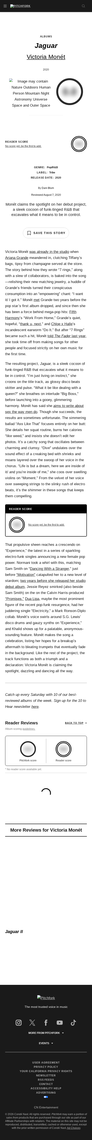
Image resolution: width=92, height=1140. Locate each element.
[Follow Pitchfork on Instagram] (18, 1023)
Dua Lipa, (32, 599)
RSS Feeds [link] (46, 1079)
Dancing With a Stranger (49, 569)
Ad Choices (73, 1127)
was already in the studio (49, 252)
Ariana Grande (16, 258)
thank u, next (30, 324)
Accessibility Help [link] (46, 1088)
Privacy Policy (46, 1066)
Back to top (74, 723)
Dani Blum (48, 188)
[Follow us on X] (32, 1023)
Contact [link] (46, 1084)
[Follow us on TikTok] (73, 1023)
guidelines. (28, 728)
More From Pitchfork (44, 1032)
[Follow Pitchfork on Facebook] (46, 1023)
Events (44, 1043)
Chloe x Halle (62, 324)
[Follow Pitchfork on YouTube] (60, 1023)
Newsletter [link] (46, 1075)
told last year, (66, 336)
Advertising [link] (46, 1092)
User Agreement (46, 1062)
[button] (5, 6)
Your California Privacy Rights (46, 1071)
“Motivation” (25, 575)
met (37, 300)
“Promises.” (14, 599)
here (35, 707)
